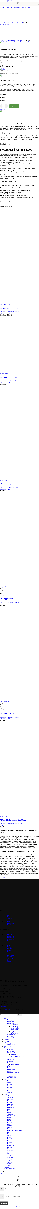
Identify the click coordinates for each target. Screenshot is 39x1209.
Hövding (9, 1129)
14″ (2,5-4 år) (15, 1026)
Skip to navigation (5, 1)
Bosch (9, 1109)
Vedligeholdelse (11, 1091)
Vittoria (9, 1162)
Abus (8, 1096)
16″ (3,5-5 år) (15, 1028)
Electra (9, 1119)
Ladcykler (10, 947)
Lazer (9, 1134)
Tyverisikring (11, 1074)
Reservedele (10, 955)
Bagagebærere (11, 1051)
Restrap (9, 1147)
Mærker (9, 956)
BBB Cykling (11, 1104)
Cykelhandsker (11, 1044)
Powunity (10, 1139)
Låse (8, 1066)
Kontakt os (10, 917)
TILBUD (10, 958)
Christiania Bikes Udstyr (7, 311)
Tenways (9, 1159)
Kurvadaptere (15, 1064)
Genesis (9, 1127)
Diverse (17, 311)
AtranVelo (10, 1099)
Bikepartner (10, 1107)
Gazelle (9, 1125)
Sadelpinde (10, 1086)
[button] (4, 373)
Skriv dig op (4, 1203)
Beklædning (10, 948)
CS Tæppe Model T (7, 599)
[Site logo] (19, 6)
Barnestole (10, 1049)
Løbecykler (14, 1025)
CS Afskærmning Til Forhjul (11, 308)
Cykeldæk (10, 1082)
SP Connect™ (11, 1157)
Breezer (9, 1111)
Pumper (9, 1068)
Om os (9, 915)
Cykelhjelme (11, 950)
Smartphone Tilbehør (13, 1072)
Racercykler (10, 941)
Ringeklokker (11, 1069)
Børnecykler (10, 937)
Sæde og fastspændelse (17, 1056)
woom (9, 1164)
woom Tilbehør (11, 1076)
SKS (8, 1152)
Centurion (10, 1114)
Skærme (9, 1087)
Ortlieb (9, 1135)
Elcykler (9, 945)
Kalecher (13, 1054)
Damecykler (10, 936)
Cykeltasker (10, 1061)
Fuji (8, 1124)
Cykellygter (10, 1059)
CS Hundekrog (5, 484)
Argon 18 (10, 1097)
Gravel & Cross (11, 1038)
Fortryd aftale (19, 1207)
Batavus (9, 1102)
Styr (8, 1089)
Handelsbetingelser (12, 923)
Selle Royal (10, 1150)
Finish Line (10, 1122)
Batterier (9, 1081)
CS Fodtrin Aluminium (8, 377)
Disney (9, 1117)
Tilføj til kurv (14, 106)
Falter (9, 1120)
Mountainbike (11, 939)
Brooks (9, 1112)
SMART (9, 1154)
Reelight (9, 1144)
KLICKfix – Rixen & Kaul (15, 1130)
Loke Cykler (8, 1009)
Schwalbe (10, 1149)
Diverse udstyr (11, 1077)
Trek (8, 1160)
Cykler (9, 961)
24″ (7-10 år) (14, 1031)
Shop (8, 960)
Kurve (9, 1063)
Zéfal (21, 823)
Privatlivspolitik (11, 925)
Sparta (9, 1155)
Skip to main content (17, 1)
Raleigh (9, 1142)
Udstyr (9, 952)
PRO (8, 1140)
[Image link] (13, 906)
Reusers (9, 921)
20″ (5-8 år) (14, 1029)
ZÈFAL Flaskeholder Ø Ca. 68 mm (13, 820)
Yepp (8, 1165)
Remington (10, 1145)
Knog (9, 1132)
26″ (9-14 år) (14, 1033)
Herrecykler (10, 934)
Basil (8, 1101)
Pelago (9, 1137)
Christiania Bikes (5, 313)
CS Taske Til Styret (7, 713)
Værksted (10, 918)
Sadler (9, 1071)
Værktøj (9, 1092)
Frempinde (10, 1084)
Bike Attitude (11, 1106)
